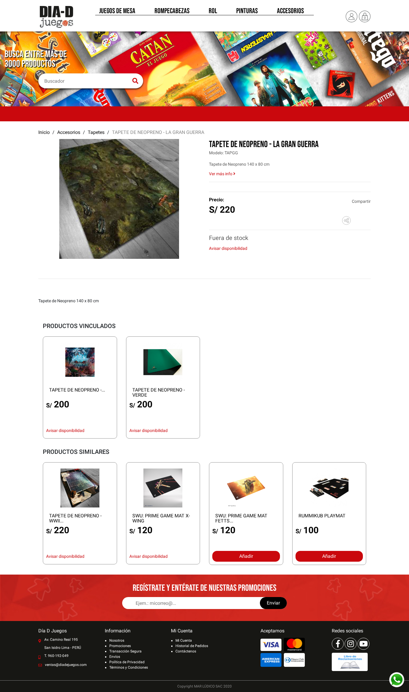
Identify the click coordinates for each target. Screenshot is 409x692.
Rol (213, 11)
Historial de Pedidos (191, 646)
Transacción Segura (125, 651)
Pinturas (247, 11)
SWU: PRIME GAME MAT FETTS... (241, 518)
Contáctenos (185, 651)
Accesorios (290, 11)
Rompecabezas (172, 11)
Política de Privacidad (127, 662)
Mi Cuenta (183, 640)
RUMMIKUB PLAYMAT (322, 516)
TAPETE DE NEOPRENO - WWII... (75, 518)
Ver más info (221, 173)
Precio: (216, 200)
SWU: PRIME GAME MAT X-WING (161, 518)
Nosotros (116, 640)
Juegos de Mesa (117, 11)
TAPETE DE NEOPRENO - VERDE (158, 392)
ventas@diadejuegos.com (66, 665)
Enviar (273, 603)
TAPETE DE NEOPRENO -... (77, 390)
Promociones (120, 646)
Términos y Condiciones (128, 667)
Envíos (114, 657)
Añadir (246, 556)
